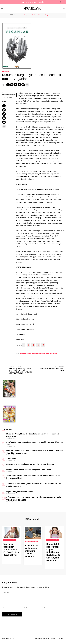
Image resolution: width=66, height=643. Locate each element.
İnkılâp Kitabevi (26, 353)
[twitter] (38, 345)
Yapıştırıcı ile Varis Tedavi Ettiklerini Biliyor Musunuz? (31, 551)
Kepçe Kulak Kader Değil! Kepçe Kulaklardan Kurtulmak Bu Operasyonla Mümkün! (53, 552)
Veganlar (54, 353)
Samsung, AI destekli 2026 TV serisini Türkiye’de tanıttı (30, 464)
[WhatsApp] (28, 345)
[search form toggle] (64, 9)
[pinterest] (33, 345)
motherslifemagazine (7, 94)
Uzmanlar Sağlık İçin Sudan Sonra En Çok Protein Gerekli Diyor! (11, 549)
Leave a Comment (7, 98)
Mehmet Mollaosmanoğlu (41, 353)
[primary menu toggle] (2, 8)
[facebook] (23, 345)
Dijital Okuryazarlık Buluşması (19, 492)
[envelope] (43, 345)
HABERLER (6, 71)
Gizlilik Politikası (57, 638)
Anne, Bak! (11, 459)
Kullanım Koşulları (42, 638)
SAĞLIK (14, 540)
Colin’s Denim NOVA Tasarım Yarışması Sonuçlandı (28, 470)
